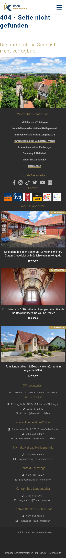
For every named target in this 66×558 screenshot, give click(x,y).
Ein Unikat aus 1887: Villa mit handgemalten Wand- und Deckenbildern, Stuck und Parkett (33, 311)
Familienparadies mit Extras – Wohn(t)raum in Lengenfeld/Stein (33, 368)
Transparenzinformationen (19, 553)
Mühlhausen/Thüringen (34, 122)
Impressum (40, 553)
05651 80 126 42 (35, 475)
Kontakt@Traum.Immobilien (35, 413)
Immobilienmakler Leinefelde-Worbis (34, 140)
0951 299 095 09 (35, 516)
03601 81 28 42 (35, 408)
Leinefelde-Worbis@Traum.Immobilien (35, 438)
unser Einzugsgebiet (34, 159)
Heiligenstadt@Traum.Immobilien (34, 459)
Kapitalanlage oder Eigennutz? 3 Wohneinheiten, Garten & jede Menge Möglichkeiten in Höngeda (33, 253)
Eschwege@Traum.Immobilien (35, 479)
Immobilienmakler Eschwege (34, 147)
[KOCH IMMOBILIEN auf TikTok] (28, 183)
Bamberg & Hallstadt (34, 153)
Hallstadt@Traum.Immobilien (35, 520)
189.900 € (33, 318)
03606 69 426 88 (35, 454)
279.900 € (33, 375)
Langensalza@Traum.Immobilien (35, 500)
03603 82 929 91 (35, 495)
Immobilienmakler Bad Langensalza (34, 134)
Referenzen (34, 165)
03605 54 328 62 (35, 434)
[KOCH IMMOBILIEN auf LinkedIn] (50, 183)
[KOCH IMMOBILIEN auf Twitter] (35, 183)
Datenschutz (54, 553)
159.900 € (33, 261)
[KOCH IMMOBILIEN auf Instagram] (21, 183)
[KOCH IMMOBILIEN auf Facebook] (14, 183)
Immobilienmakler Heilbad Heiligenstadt (34, 128)
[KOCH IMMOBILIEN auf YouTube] (43, 183)
